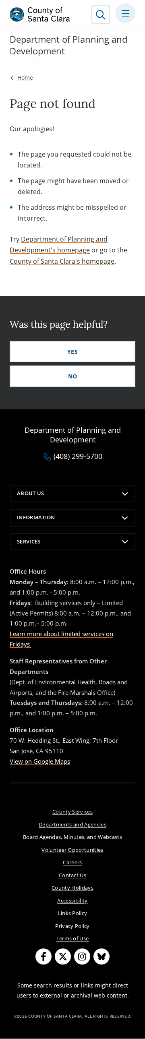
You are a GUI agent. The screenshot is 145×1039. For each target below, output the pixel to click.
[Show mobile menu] (125, 13)
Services (29, 541)
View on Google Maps (40, 761)
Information (36, 517)
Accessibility (72, 900)
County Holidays (72, 887)
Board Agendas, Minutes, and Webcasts (72, 837)
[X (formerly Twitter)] (63, 956)
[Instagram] (82, 956)
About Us (30, 493)
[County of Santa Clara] (40, 14)
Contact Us (72, 875)
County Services (72, 811)
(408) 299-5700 (78, 456)
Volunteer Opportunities (72, 849)
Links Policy (72, 913)
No (72, 376)
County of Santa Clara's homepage (62, 261)
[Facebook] (43, 956)
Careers (72, 862)
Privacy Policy (72, 926)
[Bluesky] (101, 956)
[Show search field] (100, 14)
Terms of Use (72, 938)
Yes (72, 351)
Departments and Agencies (72, 824)
